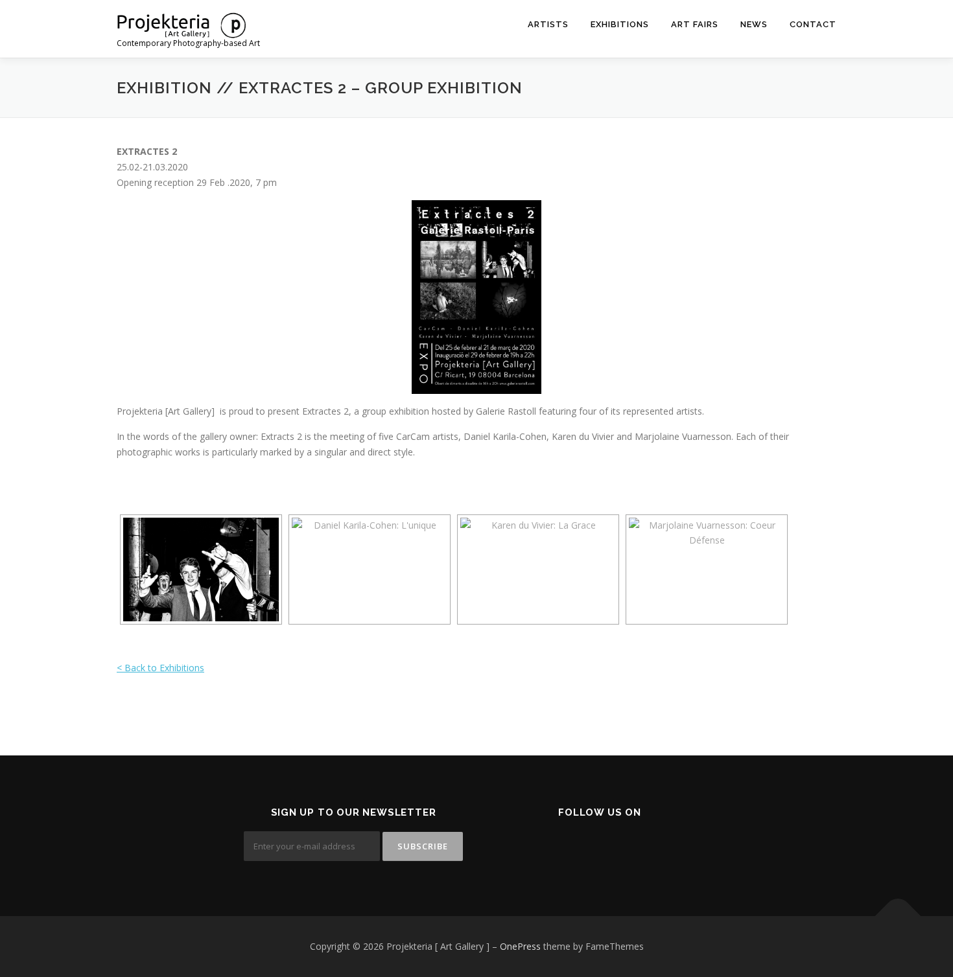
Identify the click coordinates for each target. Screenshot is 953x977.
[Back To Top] (898, 916)
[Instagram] (623, 847)
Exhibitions (620, 24)
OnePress (520, 946)
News (754, 24)
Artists (548, 24)
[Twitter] (591, 847)
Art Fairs (694, 24)
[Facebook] (559, 847)
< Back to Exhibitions (160, 667)
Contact (813, 24)
